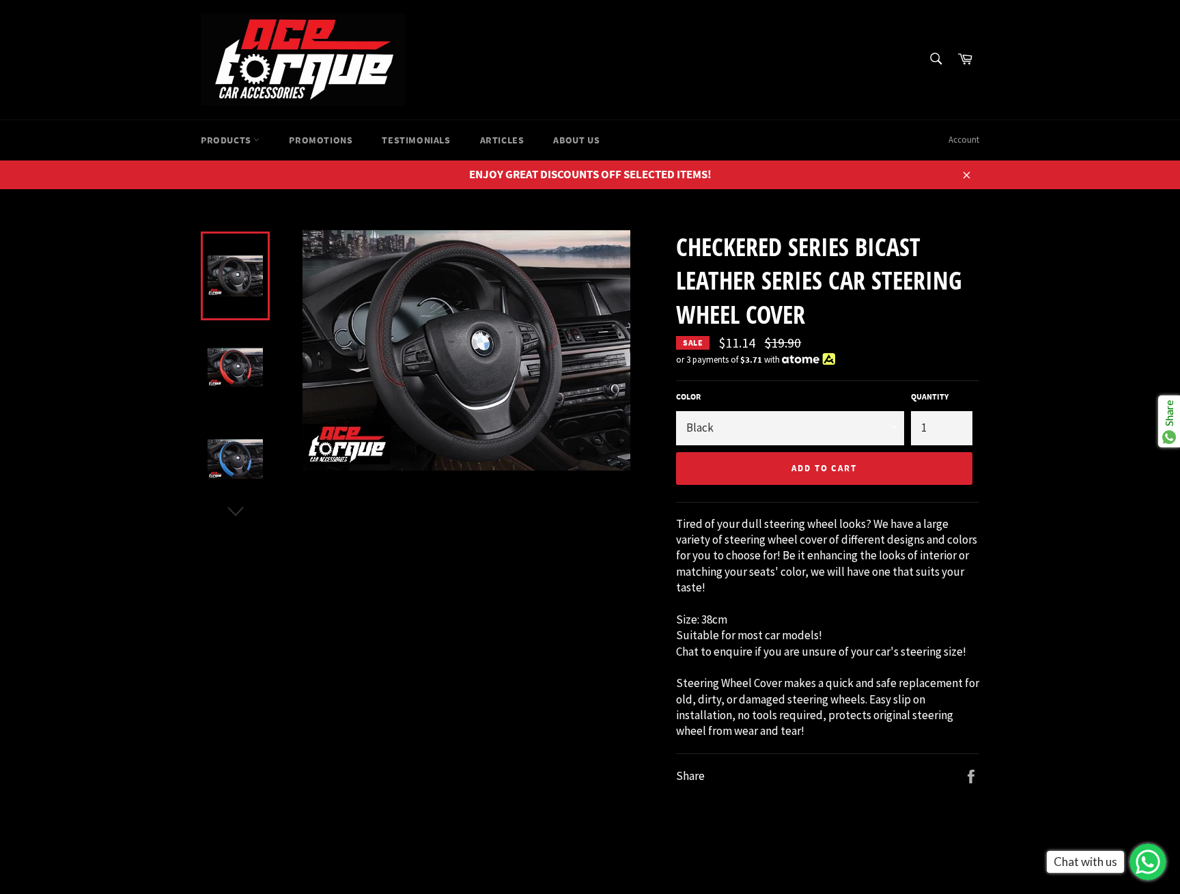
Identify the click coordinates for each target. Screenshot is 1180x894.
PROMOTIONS (320, 140)
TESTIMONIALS (416, 140)
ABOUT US (576, 140)
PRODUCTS (227, 140)
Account (964, 139)
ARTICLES (502, 140)
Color (688, 396)
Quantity (930, 396)
